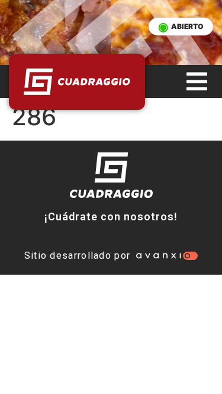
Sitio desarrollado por (77, 255)
